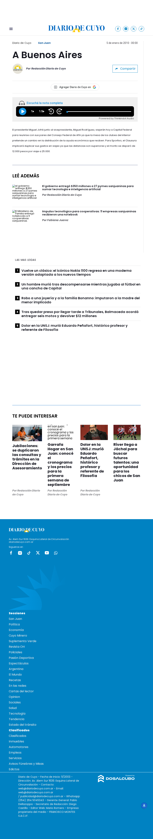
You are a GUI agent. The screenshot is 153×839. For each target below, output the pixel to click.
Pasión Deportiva (21, 658)
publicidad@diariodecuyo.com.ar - (43, 796)
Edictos (14, 769)
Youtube (47, 553)
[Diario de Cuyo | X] (133, 28)
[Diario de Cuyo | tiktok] (141, 28)
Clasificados (17, 736)
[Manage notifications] (144, 806)
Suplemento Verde (22, 641)
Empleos (15, 752)
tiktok (29, 553)
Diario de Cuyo (21, 43)
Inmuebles (16, 741)
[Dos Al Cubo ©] (116, 781)
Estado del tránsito (22, 725)
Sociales (15, 702)
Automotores (18, 747)
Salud (13, 708)
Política (14, 624)
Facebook (11, 553)
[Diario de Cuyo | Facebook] (118, 28)
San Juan (44, 43)
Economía (16, 630)
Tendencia (16, 719)
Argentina (16, 669)
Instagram (20, 553)
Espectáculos (19, 663)
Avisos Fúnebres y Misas (26, 764)
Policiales (15, 652)
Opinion (14, 697)
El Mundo (15, 674)
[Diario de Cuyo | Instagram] (125, 28)
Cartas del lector (21, 691)
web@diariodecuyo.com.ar (35, 788)
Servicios (15, 758)
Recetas (15, 680)
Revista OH (17, 647)
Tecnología (17, 713)
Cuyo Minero (18, 635)
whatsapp (56, 553)
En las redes (17, 686)
